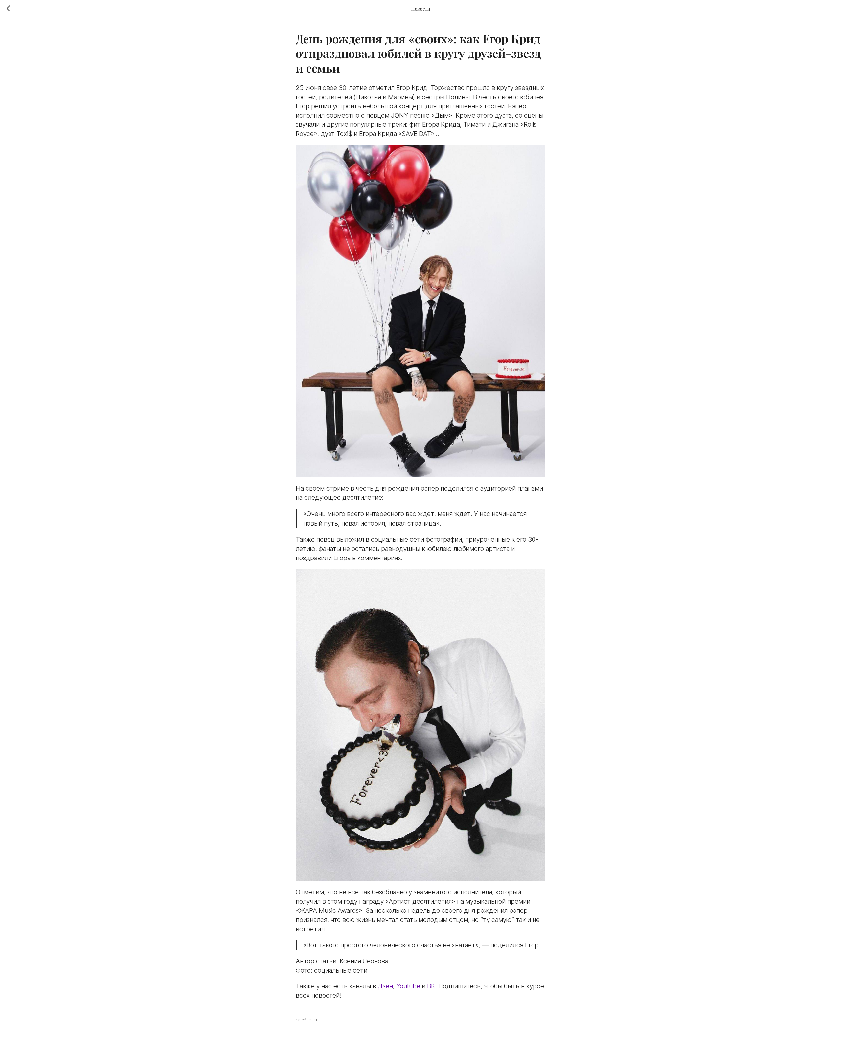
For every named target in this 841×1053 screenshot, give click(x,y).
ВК (431, 986)
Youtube (408, 986)
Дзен (385, 986)
